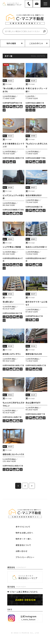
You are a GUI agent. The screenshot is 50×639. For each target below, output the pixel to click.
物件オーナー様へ (24, 539)
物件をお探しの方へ (24, 533)
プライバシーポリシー (25, 557)
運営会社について (23, 545)
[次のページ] (32, 486)
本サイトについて (23, 527)
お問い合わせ (21, 551)
